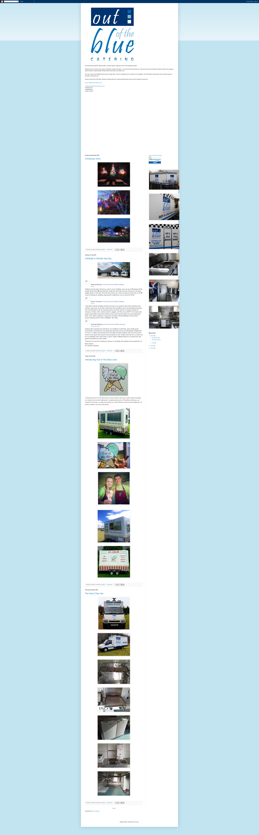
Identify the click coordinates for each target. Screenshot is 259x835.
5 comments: (109, 802)
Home (114, 808)
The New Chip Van (94, 593)
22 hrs (92, 286)
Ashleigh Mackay (97, 324)
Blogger (137, 822)
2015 (152, 348)
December (155, 337)
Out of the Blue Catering (116, 284)
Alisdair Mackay (96, 284)
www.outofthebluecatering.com (93, 82)
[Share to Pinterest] (124, 250)
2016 (152, 345)
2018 (152, 335)
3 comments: (109, 249)
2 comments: (109, 584)
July (153, 343)
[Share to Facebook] (122, 250)
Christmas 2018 (92, 158)
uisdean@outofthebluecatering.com (95, 86)
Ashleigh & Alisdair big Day (98, 258)
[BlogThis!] (118, 250)
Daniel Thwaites (96, 301)
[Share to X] (120, 250)
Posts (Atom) (95, 811)
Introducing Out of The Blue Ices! (101, 359)
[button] (96, 287)
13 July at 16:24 (95, 326)
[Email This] (116, 250)
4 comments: (109, 350)
